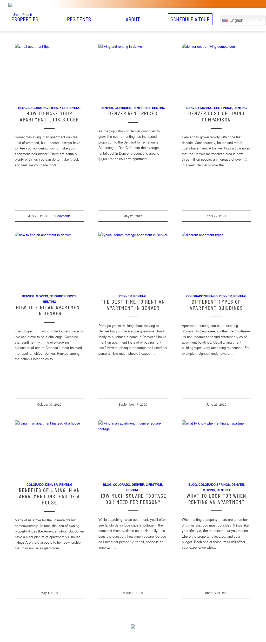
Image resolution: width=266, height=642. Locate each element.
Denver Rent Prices (133, 113)
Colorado (35, 484)
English (235, 20)
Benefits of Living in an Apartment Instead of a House (49, 496)
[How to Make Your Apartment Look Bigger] (49, 72)
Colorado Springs (202, 296)
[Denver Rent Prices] (133, 72)
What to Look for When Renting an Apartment (216, 499)
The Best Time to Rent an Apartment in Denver (133, 305)
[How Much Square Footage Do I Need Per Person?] (133, 448)
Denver (107, 108)
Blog (22, 108)
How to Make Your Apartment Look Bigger (49, 116)
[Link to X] (126, 634)
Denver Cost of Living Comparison (216, 116)
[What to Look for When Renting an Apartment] (216, 448)
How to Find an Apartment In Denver (49, 311)
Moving (206, 108)
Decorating (38, 108)
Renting (74, 108)
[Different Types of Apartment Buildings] (216, 260)
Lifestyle (57, 108)
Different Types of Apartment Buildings (216, 305)
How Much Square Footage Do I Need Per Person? (133, 499)
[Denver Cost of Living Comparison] (216, 72)
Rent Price (141, 108)
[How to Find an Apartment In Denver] (49, 260)
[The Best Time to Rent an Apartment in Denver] (133, 260)
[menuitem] (79, 19)
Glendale (123, 108)
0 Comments (61, 216)
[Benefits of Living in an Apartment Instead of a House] (49, 448)
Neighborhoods (63, 296)
